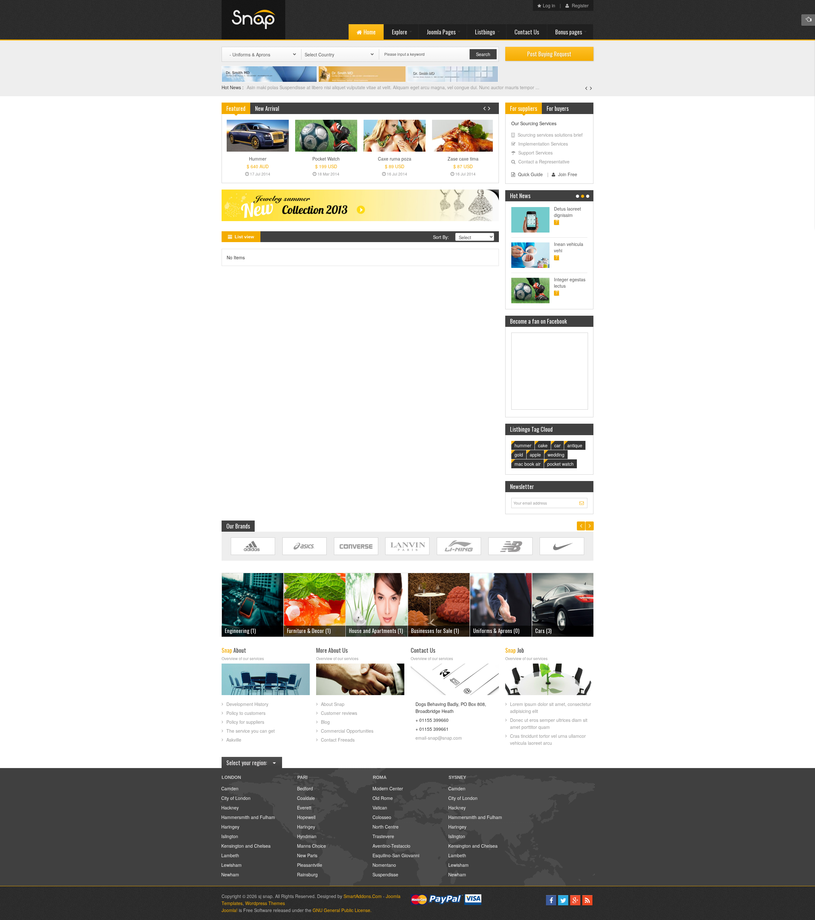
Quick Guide (530, 174)
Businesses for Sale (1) (373, 631)
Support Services (535, 152)
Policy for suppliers (245, 722)
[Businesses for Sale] (377, 604)
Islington (229, 836)
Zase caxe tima (463, 158)
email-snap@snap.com (438, 738)
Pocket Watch (326, 158)
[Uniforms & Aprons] (439, 604)
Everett (304, 807)
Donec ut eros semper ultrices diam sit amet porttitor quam (548, 723)
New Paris (307, 855)
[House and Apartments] (314, 604)
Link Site (253, 546)
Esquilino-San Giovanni (395, 855)
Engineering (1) (550, 631)
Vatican (379, 807)
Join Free (567, 174)
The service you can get (250, 731)
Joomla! (229, 910)
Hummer (257, 158)
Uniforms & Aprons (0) (434, 631)
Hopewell (306, 817)
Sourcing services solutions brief (550, 135)
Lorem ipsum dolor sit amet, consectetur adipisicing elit (550, 707)
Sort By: (441, 237)
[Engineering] (563, 604)
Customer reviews (339, 713)
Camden (229, 788)
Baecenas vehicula (266, 87)
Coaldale (306, 798)
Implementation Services (543, 143)
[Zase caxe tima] (463, 136)
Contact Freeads (338, 740)
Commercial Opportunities (347, 731)
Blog (325, 722)
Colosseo (381, 817)
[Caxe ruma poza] (395, 136)
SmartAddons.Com (363, 896)
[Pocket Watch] (326, 136)
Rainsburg (307, 874)
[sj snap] (253, 20)
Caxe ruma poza (394, 158)
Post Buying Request (549, 54)
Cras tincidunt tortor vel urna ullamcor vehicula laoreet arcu (548, 739)
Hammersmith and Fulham (248, 817)
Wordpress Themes (265, 903)
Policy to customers (246, 713)
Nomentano (384, 865)
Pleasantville (309, 865)
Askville (233, 740)
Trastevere (383, 836)
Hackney (230, 807)
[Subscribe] (582, 502)
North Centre (385, 826)
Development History (247, 704)
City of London (236, 798)
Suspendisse (385, 874)
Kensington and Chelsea (246, 846)
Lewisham (231, 865)
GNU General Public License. (342, 910)
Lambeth (230, 855)
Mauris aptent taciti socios (568, 211)
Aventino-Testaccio (391, 846)
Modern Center (387, 788)
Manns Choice (311, 846)
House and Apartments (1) (314, 631)
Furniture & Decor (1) (246, 631)
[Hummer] (258, 136)
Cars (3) (481, 631)
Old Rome (382, 798)
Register (579, 5)
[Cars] (501, 604)
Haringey (230, 826)
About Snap (332, 704)
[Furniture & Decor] (252, 604)
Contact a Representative (544, 161)
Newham (230, 874)
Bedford (305, 788)
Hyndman (306, 836)
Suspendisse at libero (569, 247)
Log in (549, 5)
